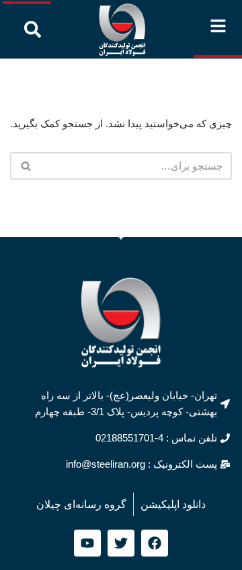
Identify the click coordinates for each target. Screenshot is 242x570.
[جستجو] (25, 166)
